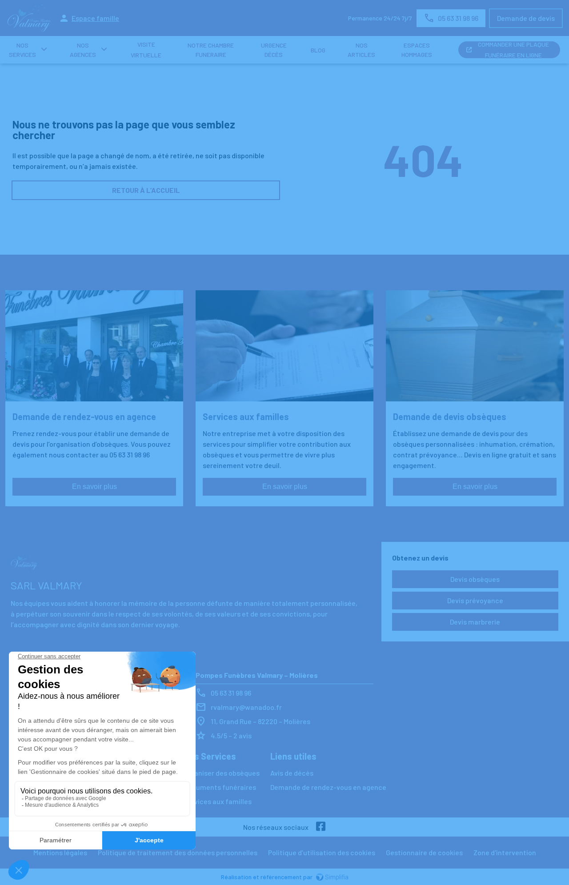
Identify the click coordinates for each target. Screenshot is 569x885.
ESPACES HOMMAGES (416, 49)
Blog (318, 50)
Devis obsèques (475, 579)
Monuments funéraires (219, 787)
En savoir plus (94, 486)
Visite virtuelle (146, 49)
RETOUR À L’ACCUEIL (146, 190)
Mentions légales (60, 852)
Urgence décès (274, 49)
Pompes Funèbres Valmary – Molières (257, 675)
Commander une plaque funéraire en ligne (513, 49)
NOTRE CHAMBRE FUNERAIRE (211, 49)
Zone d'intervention (504, 852)
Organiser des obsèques (221, 773)
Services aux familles (217, 801)
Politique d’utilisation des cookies (321, 852)
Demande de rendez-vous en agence (328, 787)
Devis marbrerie (475, 621)
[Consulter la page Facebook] (321, 827)
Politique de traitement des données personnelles (177, 852)
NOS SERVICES (22, 49)
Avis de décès (291, 773)
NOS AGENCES (83, 49)
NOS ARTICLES (361, 49)
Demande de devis (526, 18)
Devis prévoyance (475, 600)
